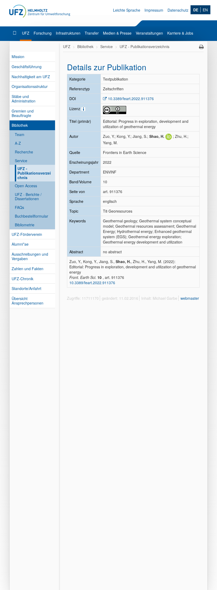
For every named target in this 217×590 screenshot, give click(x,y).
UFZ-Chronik (22, 278)
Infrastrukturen (68, 33)
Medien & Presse (117, 33)
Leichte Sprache (126, 10)
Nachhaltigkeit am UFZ (31, 76)
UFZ (25, 33)
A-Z (18, 143)
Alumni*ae (20, 244)
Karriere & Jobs (180, 33)
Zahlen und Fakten (27, 268)
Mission (18, 56)
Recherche (24, 151)
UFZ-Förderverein (27, 234)
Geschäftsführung (27, 66)
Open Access (26, 185)
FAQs (19, 207)
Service (21, 160)
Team (19, 134)
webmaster (189, 298)
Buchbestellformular (31, 216)
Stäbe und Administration (23, 99)
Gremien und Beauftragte (23, 113)
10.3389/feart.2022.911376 (131, 98)
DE (195, 9)
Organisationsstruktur (30, 86)
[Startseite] (15, 33)
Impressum (153, 10)
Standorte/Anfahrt (26, 288)
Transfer (92, 33)
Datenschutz (178, 10)
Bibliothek (20, 125)
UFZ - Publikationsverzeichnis (34, 173)
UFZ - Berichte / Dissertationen (28, 197)
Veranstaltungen (149, 33)
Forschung (43, 33)
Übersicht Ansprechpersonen (27, 301)
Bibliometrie (24, 224)
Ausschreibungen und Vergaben (30, 256)
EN (205, 9)
